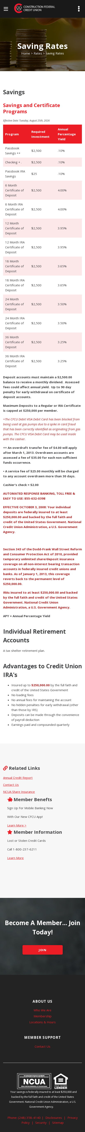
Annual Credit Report (18, 778)
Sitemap (58, 1122)
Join (43, 950)
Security (41, 1122)
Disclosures (53, 1117)
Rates (38, 53)
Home (25, 53)
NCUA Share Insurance (19, 792)
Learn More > (16, 825)
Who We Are (42, 1010)
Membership (43, 1016)
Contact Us (11, 785)
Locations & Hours (42, 1022)
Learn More (15, 858)
